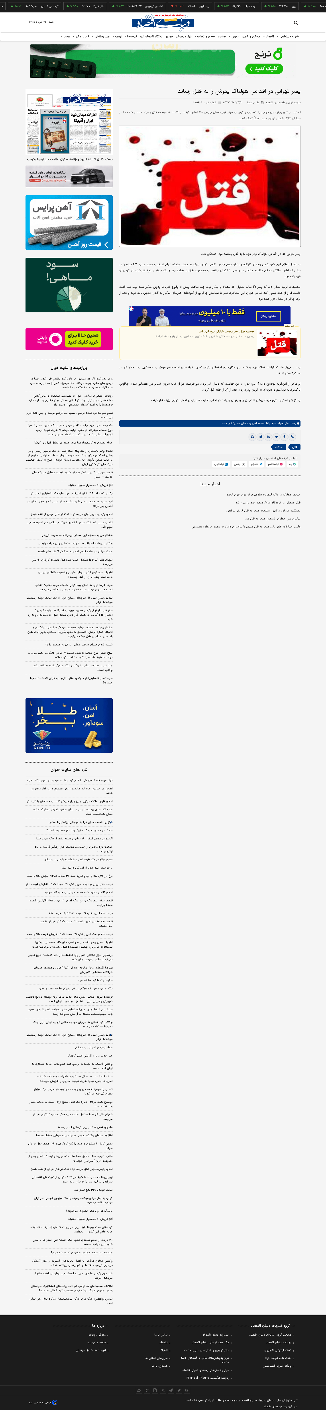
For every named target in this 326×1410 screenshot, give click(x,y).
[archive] (139, 1390)
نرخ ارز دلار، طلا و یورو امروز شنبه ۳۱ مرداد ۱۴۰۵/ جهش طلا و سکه (70, 876)
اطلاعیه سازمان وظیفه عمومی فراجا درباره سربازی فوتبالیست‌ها (74, 1135)
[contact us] (147, 1390)
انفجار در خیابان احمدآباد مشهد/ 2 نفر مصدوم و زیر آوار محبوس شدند (72, 791)
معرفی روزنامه (97, 1335)
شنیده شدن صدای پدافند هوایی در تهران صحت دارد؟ (79, 645)
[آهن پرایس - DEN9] (69, 222)
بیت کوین (176, 6)
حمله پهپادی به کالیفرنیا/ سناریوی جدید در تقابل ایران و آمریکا (73, 443)
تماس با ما (161, 1335)
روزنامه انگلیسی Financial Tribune (208, 1378)
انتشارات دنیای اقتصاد (216, 1335)
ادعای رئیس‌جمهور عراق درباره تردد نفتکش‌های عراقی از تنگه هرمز (72, 514)
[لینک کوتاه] (292, 437)
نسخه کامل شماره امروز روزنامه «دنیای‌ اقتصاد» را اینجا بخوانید (69, 159)
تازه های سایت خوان (69, 770)
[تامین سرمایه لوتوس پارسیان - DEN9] (69, 285)
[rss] (163, 1390)
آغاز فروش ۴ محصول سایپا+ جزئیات (90, 485)
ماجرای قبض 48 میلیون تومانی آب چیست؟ (85, 1127)
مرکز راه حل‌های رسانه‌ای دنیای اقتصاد (206, 1370)
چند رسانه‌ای (102, 36)
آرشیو (118, 36)
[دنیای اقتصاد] (163, 23)
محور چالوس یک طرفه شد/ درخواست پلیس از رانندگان (78, 859)
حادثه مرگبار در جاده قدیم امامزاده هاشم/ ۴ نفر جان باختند (75, 551)
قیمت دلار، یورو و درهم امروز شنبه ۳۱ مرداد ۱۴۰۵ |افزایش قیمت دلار (69, 884)
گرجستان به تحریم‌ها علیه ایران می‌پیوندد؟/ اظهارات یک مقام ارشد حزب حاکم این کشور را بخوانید (71, 1229)
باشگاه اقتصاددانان (151, 36)
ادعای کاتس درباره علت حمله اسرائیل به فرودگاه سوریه (79, 892)
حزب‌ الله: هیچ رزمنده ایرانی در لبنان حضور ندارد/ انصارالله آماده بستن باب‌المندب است (73, 811)
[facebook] (284, 437)
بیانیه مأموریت (96, 1342)
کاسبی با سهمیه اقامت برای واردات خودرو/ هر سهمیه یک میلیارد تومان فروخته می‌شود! (73, 1091)
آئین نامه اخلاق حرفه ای (91, 1350)
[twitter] (276, 437)
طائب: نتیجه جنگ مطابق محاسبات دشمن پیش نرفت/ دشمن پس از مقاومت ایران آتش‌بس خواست (70, 1158)
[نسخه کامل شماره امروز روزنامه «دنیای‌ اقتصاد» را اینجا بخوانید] (69, 122)
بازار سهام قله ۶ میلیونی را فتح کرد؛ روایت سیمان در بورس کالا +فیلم (70, 780)
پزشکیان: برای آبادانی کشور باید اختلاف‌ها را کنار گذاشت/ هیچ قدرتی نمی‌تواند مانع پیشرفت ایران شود (70, 957)
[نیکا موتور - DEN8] (69, 176)
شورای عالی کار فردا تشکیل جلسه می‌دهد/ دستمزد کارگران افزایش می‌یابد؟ (72, 562)
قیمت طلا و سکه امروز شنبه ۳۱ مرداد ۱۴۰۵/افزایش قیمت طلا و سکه (70, 934)
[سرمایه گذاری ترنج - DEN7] (163, 61)
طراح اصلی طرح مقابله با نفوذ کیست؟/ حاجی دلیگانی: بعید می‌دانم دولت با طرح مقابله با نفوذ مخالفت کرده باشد (70, 655)
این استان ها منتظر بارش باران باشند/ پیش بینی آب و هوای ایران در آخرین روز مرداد (70, 503)
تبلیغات (163, 1342)
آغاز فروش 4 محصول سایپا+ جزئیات (90, 1219)
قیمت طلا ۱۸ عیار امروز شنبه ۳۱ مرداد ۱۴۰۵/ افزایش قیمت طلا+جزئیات (76, 923)
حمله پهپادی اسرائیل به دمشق (94, 1047)
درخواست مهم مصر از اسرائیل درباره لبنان (87, 868)
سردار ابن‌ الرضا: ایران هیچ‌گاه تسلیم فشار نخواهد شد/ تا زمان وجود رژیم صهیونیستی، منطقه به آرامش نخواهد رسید (70, 1011)
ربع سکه (311, 6)
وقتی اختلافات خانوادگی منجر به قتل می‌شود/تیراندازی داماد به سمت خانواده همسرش (246, 527)
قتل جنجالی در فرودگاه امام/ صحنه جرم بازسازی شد (268, 503)
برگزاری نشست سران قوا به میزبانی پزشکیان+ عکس (81, 822)
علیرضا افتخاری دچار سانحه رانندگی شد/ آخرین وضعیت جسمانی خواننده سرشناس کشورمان (73, 970)
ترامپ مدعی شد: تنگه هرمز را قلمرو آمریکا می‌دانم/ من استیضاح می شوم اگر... (70, 524)
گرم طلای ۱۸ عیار (21, 6)
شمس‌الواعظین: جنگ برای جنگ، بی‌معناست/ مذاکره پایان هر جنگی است (71, 1301)
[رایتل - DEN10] (69, 339)
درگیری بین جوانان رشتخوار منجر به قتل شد (272, 519)
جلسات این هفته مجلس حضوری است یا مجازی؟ (82, 1252)
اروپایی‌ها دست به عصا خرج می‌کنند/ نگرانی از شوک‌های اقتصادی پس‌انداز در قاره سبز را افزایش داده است (72, 1179)
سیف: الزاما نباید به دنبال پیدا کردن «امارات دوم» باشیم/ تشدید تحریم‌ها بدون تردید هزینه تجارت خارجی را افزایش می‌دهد (74, 587)
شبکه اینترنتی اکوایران (277, 1350)
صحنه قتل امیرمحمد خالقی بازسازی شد (226, 331)
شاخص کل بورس (126, 6)
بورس (234, 36)
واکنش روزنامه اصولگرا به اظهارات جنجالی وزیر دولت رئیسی (75, 543)
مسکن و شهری (251, 36)
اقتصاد (269, 36)
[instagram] (187, 1390)
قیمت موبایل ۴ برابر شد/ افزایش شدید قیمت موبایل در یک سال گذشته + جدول (72, 474)
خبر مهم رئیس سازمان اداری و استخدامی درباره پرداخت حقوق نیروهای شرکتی (73, 1275)
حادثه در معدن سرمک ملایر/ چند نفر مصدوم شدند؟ (79, 830)
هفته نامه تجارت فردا (278, 1358)
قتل (294, 447)
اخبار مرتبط (210, 484)
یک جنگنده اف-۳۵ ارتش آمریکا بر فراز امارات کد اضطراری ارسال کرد (71, 493)
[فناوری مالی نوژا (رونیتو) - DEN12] (69, 725)
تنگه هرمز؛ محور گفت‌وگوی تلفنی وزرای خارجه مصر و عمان (76, 989)
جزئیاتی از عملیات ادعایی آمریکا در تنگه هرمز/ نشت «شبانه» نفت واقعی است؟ (73, 667)
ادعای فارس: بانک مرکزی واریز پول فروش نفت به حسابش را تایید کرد (69, 801)
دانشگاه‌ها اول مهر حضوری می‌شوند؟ (89, 1211)
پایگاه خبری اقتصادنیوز (277, 1366)
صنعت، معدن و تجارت (211, 36)
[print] (252, 437)
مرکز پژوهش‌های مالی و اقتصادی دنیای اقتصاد (204, 1360)
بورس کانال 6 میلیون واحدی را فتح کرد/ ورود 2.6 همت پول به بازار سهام (70, 1146)
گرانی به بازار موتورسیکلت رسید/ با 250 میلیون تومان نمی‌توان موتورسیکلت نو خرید (73, 1200)
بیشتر (66, 36)
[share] (155, 1390)
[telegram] (260, 437)
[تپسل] (131, 308)
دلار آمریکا (70, 6)
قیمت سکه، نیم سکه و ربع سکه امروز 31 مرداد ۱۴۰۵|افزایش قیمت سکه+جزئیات (71, 903)
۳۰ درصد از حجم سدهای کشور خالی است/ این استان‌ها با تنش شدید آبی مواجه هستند (73, 1242)
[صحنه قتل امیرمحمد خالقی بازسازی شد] (277, 343)
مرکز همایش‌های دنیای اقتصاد (210, 1342)
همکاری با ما (160, 1366)
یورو (266, 6)
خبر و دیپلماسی (289, 36)
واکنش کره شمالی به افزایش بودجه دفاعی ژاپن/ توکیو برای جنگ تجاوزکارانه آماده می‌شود (73, 1024)
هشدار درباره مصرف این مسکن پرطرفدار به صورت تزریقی (77, 535)
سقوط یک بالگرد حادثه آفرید (95, 980)
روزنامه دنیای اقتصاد (278, 1342)
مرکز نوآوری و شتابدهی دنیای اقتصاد (206, 1350)
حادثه (279, 447)
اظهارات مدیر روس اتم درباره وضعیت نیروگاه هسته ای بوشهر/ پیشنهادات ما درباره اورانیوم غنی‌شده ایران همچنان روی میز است (72, 944)
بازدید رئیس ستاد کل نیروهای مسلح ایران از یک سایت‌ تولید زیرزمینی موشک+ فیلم (69, 600)
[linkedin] (268, 437)
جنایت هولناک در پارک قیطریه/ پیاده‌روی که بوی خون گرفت (263, 495)
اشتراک (164, 1350)
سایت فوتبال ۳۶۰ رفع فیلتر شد (93, 1190)
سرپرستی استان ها (156, 1358)
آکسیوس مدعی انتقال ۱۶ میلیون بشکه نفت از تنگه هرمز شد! (74, 839)
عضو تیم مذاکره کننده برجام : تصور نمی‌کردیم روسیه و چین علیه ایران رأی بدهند (69, 415)
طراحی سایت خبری (42, 1402)
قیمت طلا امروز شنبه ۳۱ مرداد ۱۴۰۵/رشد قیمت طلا (81, 913)
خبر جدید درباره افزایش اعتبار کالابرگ (90, 1056)
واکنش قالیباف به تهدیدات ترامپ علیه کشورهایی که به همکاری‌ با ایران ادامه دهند (72, 1066)
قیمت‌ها (131, 36)
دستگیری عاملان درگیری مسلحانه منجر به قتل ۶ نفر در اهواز (263, 511)
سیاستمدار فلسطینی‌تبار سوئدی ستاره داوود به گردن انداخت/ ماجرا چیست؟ (71, 680)
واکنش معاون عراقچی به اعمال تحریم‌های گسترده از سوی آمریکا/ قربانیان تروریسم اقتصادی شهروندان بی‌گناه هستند (72, 1263)
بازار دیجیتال (184, 36)
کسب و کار (82, 36)
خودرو (169, 36)
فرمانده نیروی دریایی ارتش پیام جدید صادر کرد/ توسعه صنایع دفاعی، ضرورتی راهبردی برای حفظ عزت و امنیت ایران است (69, 999)
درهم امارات (222, 6)
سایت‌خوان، (282, 423)
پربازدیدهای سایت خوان (69, 368)
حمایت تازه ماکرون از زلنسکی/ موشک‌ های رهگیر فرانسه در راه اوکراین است (74, 849)
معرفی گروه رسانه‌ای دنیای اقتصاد (270, 1335)
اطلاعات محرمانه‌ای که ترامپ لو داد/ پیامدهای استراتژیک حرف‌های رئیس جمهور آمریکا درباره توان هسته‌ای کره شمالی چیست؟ (72, 1288)
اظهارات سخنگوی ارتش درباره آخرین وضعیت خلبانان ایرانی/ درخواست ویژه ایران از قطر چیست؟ (75, 574)
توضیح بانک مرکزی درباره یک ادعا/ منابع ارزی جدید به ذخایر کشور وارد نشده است (71, 1104)
